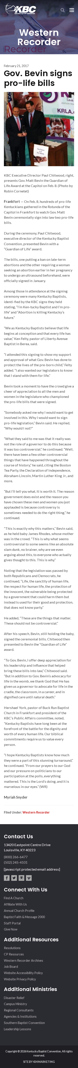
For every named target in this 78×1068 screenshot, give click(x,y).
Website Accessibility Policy (23, 973)
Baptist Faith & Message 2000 (24, 917)
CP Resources (14, 954)
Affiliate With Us (15, 904)
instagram (21, 878)
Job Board (11, 966)
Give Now (10, 929)
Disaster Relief (14, 998)
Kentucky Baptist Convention (20, 8)
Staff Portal (12, 923)
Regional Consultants (19, 1010)
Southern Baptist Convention (24, 1023)
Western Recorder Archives (23, 960)
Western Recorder (36, 812)
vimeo (29, 878)
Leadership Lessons (17, 1029)
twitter (14, 878)
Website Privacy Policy (20, 979)
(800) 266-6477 (16, 857)
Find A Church (13, 898)
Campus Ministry (15, 1004)
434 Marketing (44, 1061)
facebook (7, 878)
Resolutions (12, 948)
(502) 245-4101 (16, 862)
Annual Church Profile (19, 910)
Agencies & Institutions (20, 1016)
